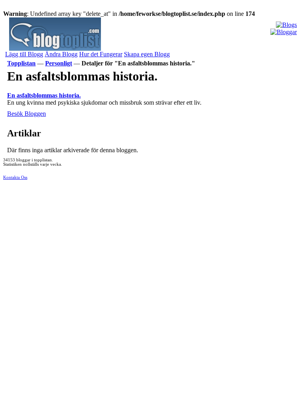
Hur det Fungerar (100, 54)
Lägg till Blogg (24, 54)
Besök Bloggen (26, 113)
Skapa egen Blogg (147, 54)
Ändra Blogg (61, 54)
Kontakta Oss (15, 177)
